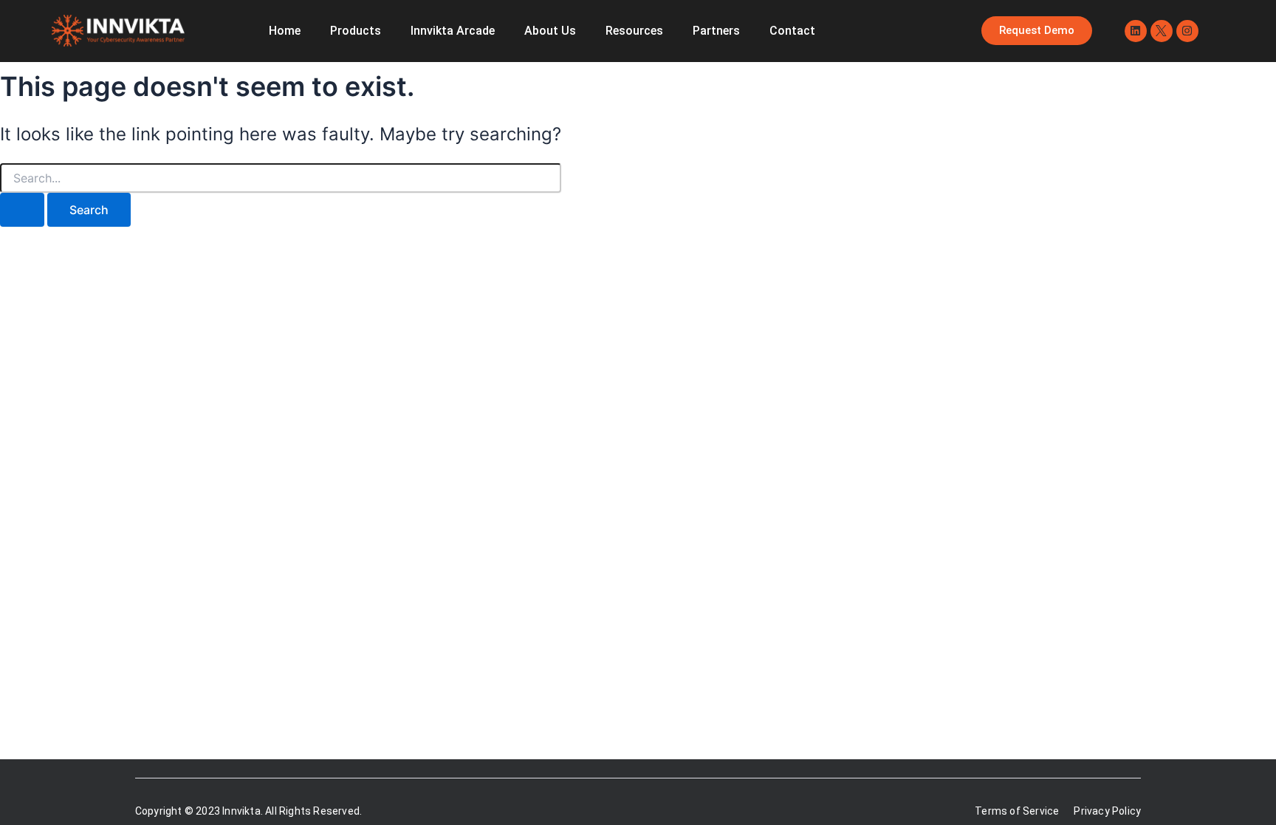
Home (285, 31)
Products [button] (355, 31)
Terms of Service (1017, 811)
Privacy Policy (1107, 811)
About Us (550, 31)
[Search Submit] (22, 210)
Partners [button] (716, 31)
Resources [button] (634, 31)
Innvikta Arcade (453, 31)
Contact (792, 31)
